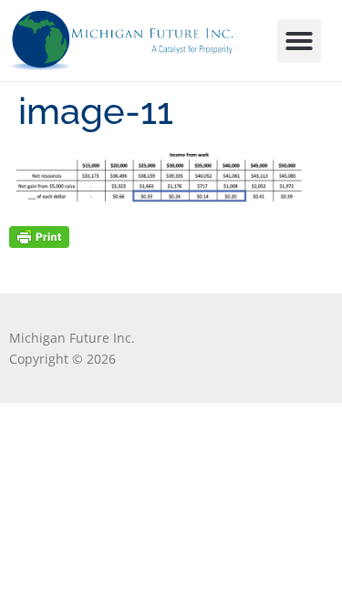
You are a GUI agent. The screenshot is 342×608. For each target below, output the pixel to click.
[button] (299, 41)
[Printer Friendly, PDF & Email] (39, 235)
